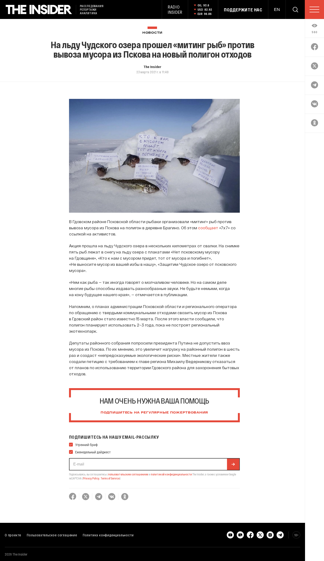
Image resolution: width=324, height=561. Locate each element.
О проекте (13, 535)
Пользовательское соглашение (52, 535)
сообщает (208, 227)
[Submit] (233, 464)
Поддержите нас (243, 9)
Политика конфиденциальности (108, 535)
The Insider (152, 66)
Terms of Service (110, 478)
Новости (152, 33)
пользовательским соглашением (128, 474)
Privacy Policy (91, 478)
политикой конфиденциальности (171, 474)
